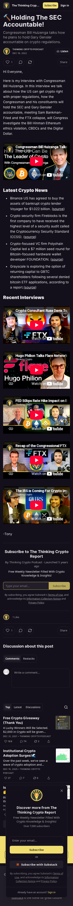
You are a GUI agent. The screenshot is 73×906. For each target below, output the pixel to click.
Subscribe (50, 5)
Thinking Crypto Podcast (28, 49)
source (58, 209)
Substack (17, 898)
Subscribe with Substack (39, 864)
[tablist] (20, 659)
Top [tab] (7, 707)
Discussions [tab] (33, 707)
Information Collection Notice (43, 598)
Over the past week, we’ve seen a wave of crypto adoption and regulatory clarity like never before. (26, 762)
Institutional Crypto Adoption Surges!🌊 (19, 753)
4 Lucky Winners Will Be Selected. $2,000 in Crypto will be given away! (25, 730)
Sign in (65, 5)
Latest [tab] (18, 707)
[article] (36, 730)
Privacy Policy (49, 881)
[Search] (66, 707)
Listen (64, 51)
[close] (62, 791)
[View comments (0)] (21, 62)
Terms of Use (55, 594)
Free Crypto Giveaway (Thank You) (21, 720)
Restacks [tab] (28, 658)
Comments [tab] (12, 658)
